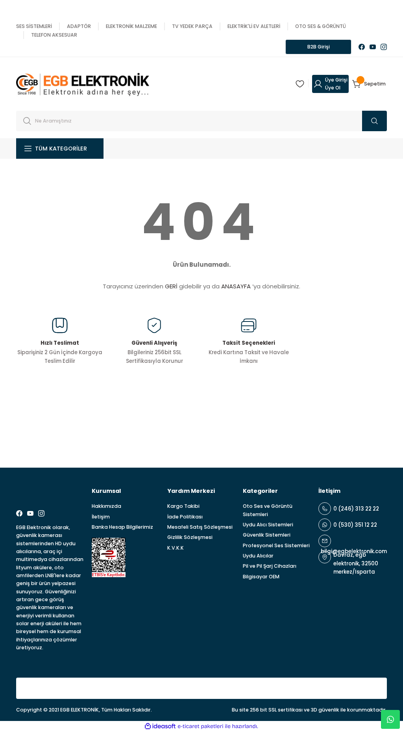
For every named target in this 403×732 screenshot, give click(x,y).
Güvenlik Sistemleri (266, 534)
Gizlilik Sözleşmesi (190, 537)
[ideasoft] (160, 726)
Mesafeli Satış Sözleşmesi (200, 527)
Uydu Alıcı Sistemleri (268, 524)
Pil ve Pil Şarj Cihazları (269, 566)
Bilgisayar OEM (261, 576)
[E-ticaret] (200, 726)
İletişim (101, 516)
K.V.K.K (175, 547)
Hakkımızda (106, 506)
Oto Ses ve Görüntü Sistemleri (267, 510)
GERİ (171, 286)
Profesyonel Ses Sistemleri (276, 545)
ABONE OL (360, 429)
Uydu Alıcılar (258, 555)
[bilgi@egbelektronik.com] (352, 541)
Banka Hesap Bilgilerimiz (122, 527)
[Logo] (82, 83)
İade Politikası (185, 516)
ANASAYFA (236, 286)
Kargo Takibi (183, 506)
